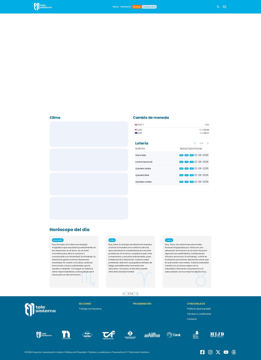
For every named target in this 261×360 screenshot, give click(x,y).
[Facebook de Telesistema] (202, 352)
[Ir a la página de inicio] (49, 311)
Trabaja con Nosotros (90, 308)
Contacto (125, 6)
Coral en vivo (149, 7)
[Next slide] (207, 143)
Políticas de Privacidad (75, 352)
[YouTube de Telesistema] (226, 352)
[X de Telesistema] (218, 352)
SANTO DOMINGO (89, 134)
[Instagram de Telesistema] (210, 352)
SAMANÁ (89, 208)
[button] (218, 7)
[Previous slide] (195, 143)
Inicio (116, 6)
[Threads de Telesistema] (233, 352)
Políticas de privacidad (199, 308)
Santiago (89, 184)
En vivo (136, 7)
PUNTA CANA (89, 160)
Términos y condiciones (199, 313)
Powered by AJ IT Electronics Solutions (130, 352)
